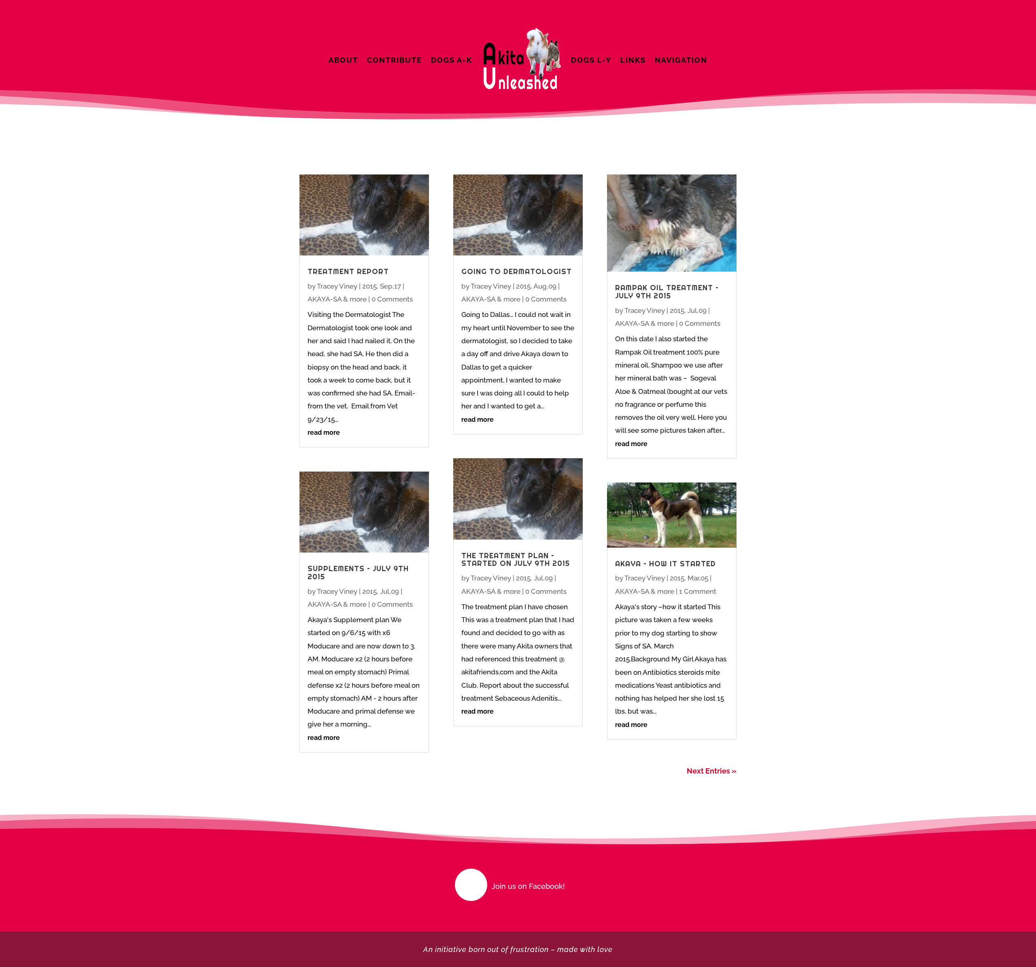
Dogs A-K (451, 60)
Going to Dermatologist (516, 271)
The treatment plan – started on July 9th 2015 (515, 559)
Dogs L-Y (591, 60)
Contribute (394, 60)
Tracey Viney (337, 286)
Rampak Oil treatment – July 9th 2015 (667, 291)
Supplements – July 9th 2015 (358, 572)
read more (324, 432)
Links (633, 60)
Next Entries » (712, 771)
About (343, 60)
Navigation (681, 60)
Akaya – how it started (665, 563)
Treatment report (348, 271)
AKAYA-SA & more (337, 299)
